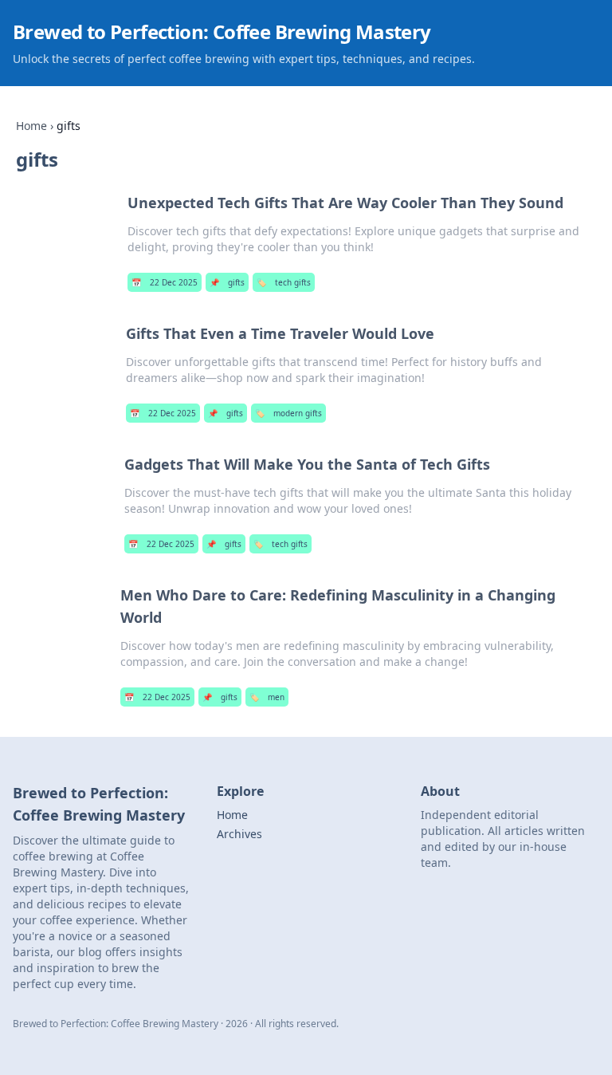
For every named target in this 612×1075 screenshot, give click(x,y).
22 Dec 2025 (164, 282)
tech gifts (284, 282)
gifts (227, 282)
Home (31, 125)
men (266, 697)
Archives (239, 833)
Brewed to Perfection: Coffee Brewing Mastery (222, 31)
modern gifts (288, 413)
